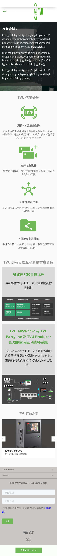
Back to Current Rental (18, 11)
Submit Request (28, 550)
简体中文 (30, 539)
